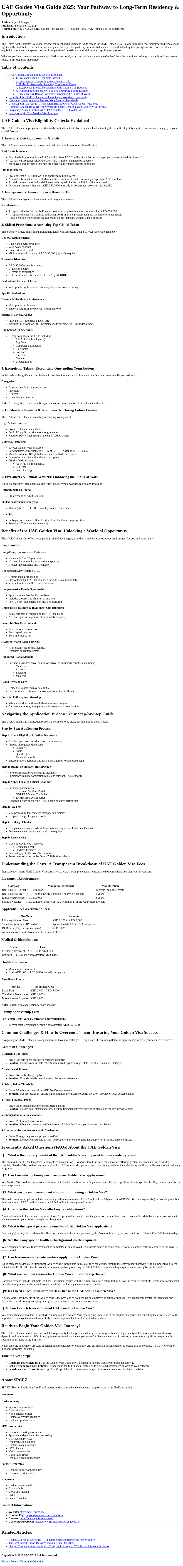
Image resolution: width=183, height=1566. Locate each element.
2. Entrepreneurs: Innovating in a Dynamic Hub (43, 81)
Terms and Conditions (32, 1561)
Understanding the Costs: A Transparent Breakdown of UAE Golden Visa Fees (53, 103)
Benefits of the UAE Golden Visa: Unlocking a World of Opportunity (48, 97)
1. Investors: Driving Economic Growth (38, 77)
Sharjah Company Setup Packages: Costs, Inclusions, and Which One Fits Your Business (59, 1546)
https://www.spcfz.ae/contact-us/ (44, 1515)
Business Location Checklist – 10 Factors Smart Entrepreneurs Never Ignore (52, 1539)
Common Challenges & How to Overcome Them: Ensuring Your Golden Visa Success (58, 106)
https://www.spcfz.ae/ (32, 1511)
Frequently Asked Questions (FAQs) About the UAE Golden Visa (46, 109)
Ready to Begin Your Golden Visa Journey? (33, 113)
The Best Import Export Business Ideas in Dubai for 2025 (41, 1542)
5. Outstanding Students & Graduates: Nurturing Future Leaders (52, 90)
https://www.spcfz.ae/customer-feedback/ (58, 1521)
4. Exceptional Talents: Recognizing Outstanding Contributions (51, 87)
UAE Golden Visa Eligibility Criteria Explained (36, 74)
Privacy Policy (9, 1561)
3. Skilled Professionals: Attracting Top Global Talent (46, 84)
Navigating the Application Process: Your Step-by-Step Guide (43, 100)
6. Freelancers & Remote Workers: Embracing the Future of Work (53, 93)
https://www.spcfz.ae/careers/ (36, 1518)
